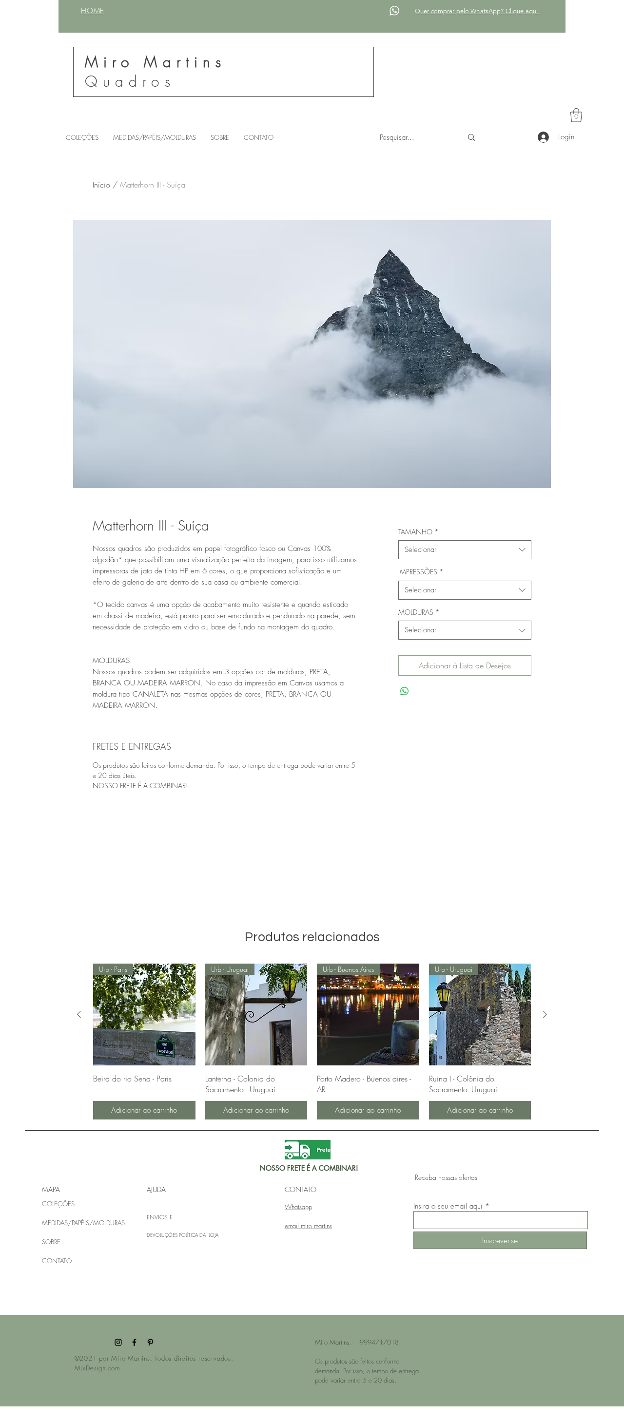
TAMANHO (418, 531)
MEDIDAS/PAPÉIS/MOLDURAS (83, 1222)
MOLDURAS (419, 612)
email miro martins (308, 1225)
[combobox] (464, 549)
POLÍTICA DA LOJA (198, 1235)
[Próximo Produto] (545, 1014)
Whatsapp (298, 1206)
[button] (576, 115)
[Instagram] (118, 1342)
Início (101, 184)
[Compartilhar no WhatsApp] (404, 691)
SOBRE (51, 1241)
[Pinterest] (150, 1342)
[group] (312, 1041)
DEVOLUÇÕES (163, 1235)
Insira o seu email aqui (448, 1206)
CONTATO (57, 1260)
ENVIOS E (160, 1217)
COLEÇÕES (58, 1203)
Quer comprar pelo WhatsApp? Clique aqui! (477, 11)
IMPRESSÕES (421, 571)
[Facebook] (134, 1342)
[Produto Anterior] (79, 1014)
